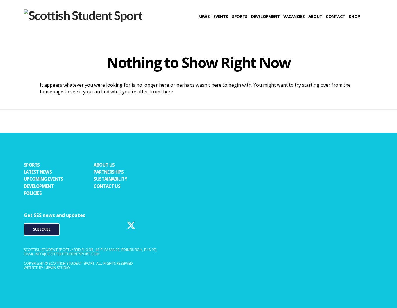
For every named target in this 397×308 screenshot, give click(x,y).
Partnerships (109, 172)
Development (39, 186)
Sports (32, 165)
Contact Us (107, 186)
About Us (104, 165)
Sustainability (110, 179)
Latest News (38, 172)
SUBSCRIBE (41, 229)
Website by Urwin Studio (47, 267)
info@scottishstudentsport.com (67, 254)
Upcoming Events (43, 179)
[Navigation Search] (368, 28)
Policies (33, 193)
